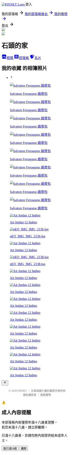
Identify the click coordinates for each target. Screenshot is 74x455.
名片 (38, 58)
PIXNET (22, 390)
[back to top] (5, 383)
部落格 (24, 58)
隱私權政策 (29, 394)
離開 (23, 448)
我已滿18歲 (10, 448)
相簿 (10, 58)
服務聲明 (45, 394)
